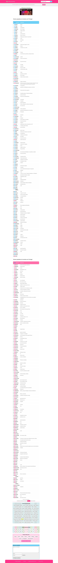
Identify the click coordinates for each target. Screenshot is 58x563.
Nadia (16, 375)
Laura (16, 294)
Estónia (34, 511)
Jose (16, 139)
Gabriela (16, 497)
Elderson (16, 128)
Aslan (16, 208)
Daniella (16, 384)
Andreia (16, 297)
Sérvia (18, 520)
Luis (16, 102)
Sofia (16, 299)
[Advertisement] (8, 19)
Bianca (16, 356)
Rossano (16, 197)
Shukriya (16, 447)
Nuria (16, 316)
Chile (32, 508)
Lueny (16, 491)
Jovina (16, 472)
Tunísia (36, 520)
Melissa (16, 421)
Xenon (16, 111)
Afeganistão (17, 505)
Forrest (16, 231)
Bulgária (23, 508)
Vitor (16, 167)
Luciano (16, 228)
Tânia (16, 470)
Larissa (16, 373)
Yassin (16, 119)
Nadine (16, 344)
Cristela (16, 458)
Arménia (17, 506)
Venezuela (28, 522)
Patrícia (16, 455)
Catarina (16, 269)
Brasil (20, 508)
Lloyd (16, 194)
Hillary (16, 243)
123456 (15, 505)
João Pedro (17, 150)
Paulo (16, 122)
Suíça (24, 520)
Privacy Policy (41, 561)
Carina (16, 349)
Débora (16, 358)
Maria (16, 275)
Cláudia (16, 392)
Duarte (16, 93)
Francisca (17, 410)
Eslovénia (19, 511)
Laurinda (16, 438)
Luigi (16, 248)
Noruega (23, 517)
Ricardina (17, 361)
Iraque (20, 514)
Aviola (16, 245)
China (34, 508)
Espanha (22, 511)
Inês (16, 278)
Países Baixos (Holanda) (28, 517)
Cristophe (17, 220)
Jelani (16, 202)
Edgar (16, 110)
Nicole (16, 338)
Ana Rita (16, 429)
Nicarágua (19, 517)
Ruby (16, 251)
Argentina (37, 505)
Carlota (16, 494)
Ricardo (16, 29)
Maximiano (17, 223)
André (16, 144)
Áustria (23, 506)
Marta (16, 283)
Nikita (16, 53)
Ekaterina (17, 469)
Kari (16, 170)
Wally (16, 222)
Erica (16, 398)
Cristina (16, 401)
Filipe (16, 30)
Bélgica (33, 506)
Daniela (16, 277)
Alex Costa (17, 107)
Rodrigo (16, 52)
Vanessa (16, 335)
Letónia (37, 514)
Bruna (16, 274)
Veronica (16, 426)
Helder (16, 50)
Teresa (16, 289)
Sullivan (16, 226)
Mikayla (16, 444)
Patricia (16, 313)
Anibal (16, 148)
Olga (16, 430)
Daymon (16, 130)
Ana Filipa (17, 350)
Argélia (34, 505)
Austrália (20, 506)
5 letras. (22, 536)
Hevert (16, 91)
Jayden (16, 184)
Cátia (16, 330)
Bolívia (35, 506)
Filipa (16, 286)
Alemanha (24, 505)
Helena (16, 307)
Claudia (16, 310)
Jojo (16, 124)
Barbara (16, 333)
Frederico (17, 108)
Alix (16, 72)
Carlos (16, 41)
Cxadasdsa (17, 239)
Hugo (16, 69)
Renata (16, 389)
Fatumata (17, 450)
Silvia (16, 461)
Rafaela (16, 341)
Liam (16, 168)
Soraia (16, 336)
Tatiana (16, 318)
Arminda (16, 395)
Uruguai (25, 522)
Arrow (16, 179)
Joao (16, 33)
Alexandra (17, 321)
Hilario (16, 225)
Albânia (21, 505)
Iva (15, 387)
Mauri (16, 205)
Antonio (16, 85)
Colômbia (37, 508)
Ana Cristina (17, 485)
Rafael (16, 47)
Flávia (16, 404)
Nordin (16, 254)
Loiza (16, 463)
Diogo (16, 27)
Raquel (16, 295)
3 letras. (15, 536)
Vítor (16, 203)
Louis (16, 211)
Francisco (17, 99)
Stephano (17, 182)
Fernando (17, 181)
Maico (16, 133)
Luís (16, 70)
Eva (16, 355)
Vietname (32, 522)
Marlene (16, 427)
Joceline (16, 446)
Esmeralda (17, 467)
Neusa (16, 449)
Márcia (16, 488)
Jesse (16, 219)
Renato (16, 81)
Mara (16, 369)
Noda (16, 217)
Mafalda (16, 301)
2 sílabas (32, 536)
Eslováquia (16, 511)
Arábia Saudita (31, 505)
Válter (16, 187)
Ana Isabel (17, 489)
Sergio (16, 145)
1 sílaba (29, 536)
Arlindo (16, 88)
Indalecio (16, 142)
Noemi (16, 412)
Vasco (16, 24)
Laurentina (17, 435)
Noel (16, 237)
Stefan (16, 173)
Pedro (16, 38)
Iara (16, 327)
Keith (16, 214)
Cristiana (16, 304)
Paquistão (36, 517)
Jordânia (31, 514)
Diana (16, 272)
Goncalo (16, 78)
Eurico (16, 165)
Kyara (16, 367)
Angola (27, 505)
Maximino (17, 242)
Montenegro (16, 517)
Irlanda (22, 514)
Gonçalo (16, 49)
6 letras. (25, 536)
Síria (20, 520)
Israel (24, 514)
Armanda (16, 452)
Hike (16, 206)
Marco (16, 75)
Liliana (16, 312)
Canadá (26, 508)
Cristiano (16, 44)
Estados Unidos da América (28, 511)
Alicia (16, 381)
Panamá (33, 517)
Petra (16, 464)
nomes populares (30, 538)
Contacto (24, 561)
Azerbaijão (25, 506)
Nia (16, 200)
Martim (16, 164)
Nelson (16, 90)
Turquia (20, 522)
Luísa (16, 432)
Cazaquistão (29, 508)
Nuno (16, 32)
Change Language (18, 561)
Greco (16, 153)
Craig (16, 185)
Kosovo (34, 514)
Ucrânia (23, 522)
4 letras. (19, 536)
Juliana (16, 370)
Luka (16, 105)
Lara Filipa (17, 372)
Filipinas (36, 511)
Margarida (17, 292)
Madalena (17, 390)
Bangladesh (29, 506)
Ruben (16, 67)
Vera (16, 353)
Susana (16, 347)
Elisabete (16, 424)
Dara (16, 441)
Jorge (16, 73)
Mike (16, 131)
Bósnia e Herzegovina (16, 508)
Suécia (22, 520)
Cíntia (16, 413)
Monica (16, 409)
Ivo (15, 162)
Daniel (16, 35)
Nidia (16, 364)
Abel (16, 159)
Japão (29, 514)
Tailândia (30, 520)
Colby (16, 176)
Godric (16, 147)
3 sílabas (36, 536)
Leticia (16, 479)
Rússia (15, 520)
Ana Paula (17, 378)
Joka (16, 127)
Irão (17, 514)
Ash (16, 191)
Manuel (16, 61)
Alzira (16, 393)
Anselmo (16, 156)
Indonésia (15, 514)
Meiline (16, 407)
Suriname (27, 520)
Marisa (16, 352)
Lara (16, 280)
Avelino (16, 96)
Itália (26, 514)
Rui (16, 55)
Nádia (16, 418)
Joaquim (16, 58)
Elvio (16, 64)
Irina (16, 406)
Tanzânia (33, 520)
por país (20, 538)
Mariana (16, 266)
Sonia (16, 486)
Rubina (16, 324)
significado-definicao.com (32, 561)
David (16, 125)
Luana (16, 332)
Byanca (16, 466)
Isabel (16, 315)
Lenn (16, 136)
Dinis (16, 87)
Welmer (16, 240)
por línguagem (24, 538)
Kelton (16, 234)
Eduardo (16, 116)
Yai (15, 113)
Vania (16, 415)
